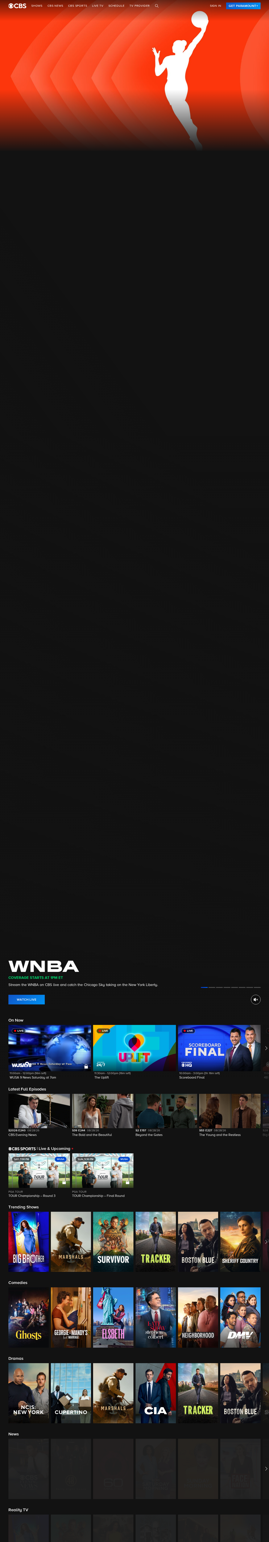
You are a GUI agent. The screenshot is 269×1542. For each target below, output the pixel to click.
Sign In (215, 5)
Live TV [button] (97, 5)
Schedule (116, 5)
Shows (36, 5)
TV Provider (139, 5)
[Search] (157, 6)
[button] (49, 1055)
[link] (243, 6)
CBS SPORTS (77, 5)
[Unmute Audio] (256, 999)
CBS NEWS (55, 5)
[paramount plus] (17, 5)
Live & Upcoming (53, 1149)
